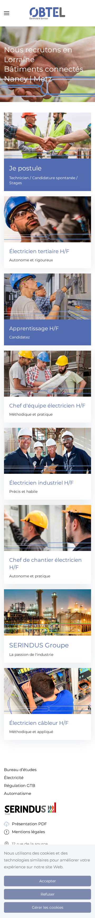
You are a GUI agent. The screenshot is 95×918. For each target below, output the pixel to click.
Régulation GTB (19, 785)
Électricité (13, 777)
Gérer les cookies (47, 907)
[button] (6, 13)
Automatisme (17, 793)
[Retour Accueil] (47, 13)
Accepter (47, 881)
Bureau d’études (20, 769)
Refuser (48, 894)
